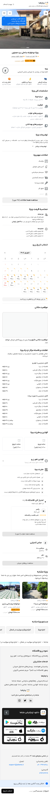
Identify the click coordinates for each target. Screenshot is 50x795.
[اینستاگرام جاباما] (19, 700)
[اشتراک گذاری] (9, 13)
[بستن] (4, 19)
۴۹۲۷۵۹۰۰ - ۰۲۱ (42, 765)
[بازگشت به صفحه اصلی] (6, 712)
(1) (30, 56)
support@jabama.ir (16, 765)
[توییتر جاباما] (25, 700)
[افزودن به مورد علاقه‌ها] (4, 13)
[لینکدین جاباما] (30, 700)
